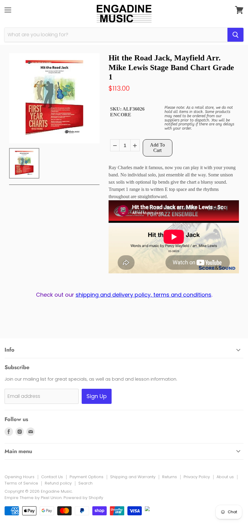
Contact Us (52, 477)
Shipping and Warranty (132, 477)
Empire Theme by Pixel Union (33, 498)
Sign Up (96, 396)
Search (85, 483)
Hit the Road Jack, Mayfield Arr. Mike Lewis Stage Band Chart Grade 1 (171, 67)
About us (225, 477)
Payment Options (86, 477)
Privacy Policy (197, 477)
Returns (169, 477)
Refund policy (58, 483)
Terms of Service (21, 483)
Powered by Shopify (83, 498)
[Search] (235, 35)
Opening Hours (19, 477)
